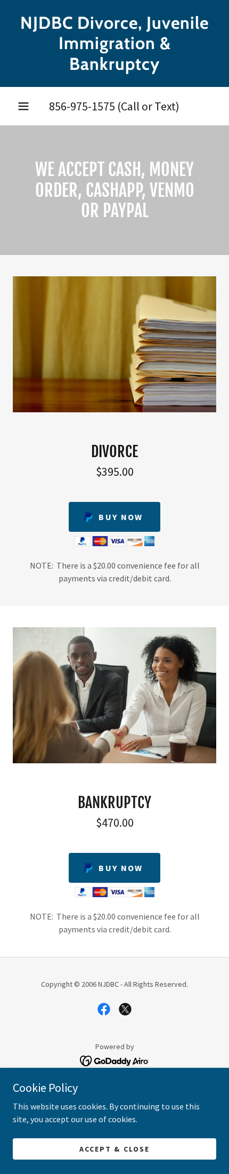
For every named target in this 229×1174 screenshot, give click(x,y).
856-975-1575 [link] (82, 106)
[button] (23, 106)
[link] (114, 43)
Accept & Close (114, 1148)
